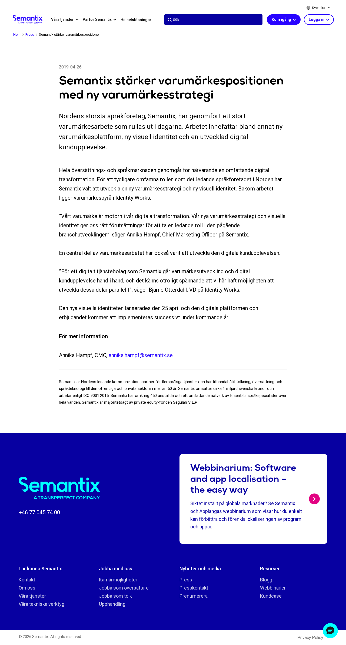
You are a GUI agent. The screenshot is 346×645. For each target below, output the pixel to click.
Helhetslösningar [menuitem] (136, 20)
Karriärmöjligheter (118, 580)
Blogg (266, 580)
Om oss (27, 588)
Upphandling (112, 604)
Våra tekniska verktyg (41, 604)
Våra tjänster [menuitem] (63, 19)
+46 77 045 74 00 (39, 512)
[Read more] (314, 498)
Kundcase (271, 596)
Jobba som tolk (115, 596)
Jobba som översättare (124, 588)
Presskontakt (193, 588)
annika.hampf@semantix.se (141, 355)
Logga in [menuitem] (317, 19)
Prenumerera (193, 596)
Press (185, 580)
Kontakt (27, 580)
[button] (330, 630)
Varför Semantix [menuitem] (97, 19)
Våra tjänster (32, 596)
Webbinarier (273, 588)
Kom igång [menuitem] (282, 19)
